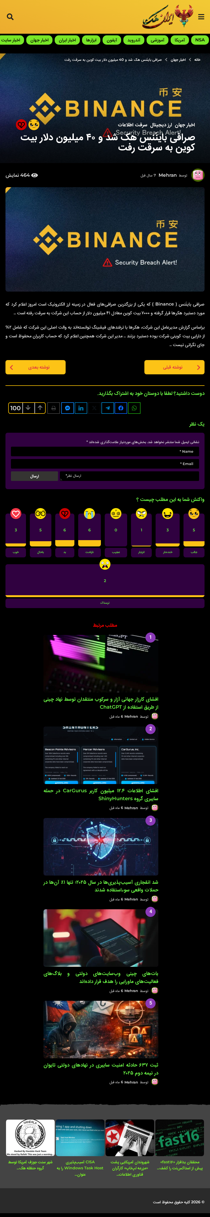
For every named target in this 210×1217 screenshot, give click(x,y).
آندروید (133, 39)
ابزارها (91, 39)
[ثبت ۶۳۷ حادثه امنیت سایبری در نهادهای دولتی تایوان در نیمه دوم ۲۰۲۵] (100, 1029)
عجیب (116, 552)
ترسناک (105, 603)
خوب (16, 552)
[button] (201, 16)
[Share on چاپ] (53, 408)
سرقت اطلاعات (132, 124)
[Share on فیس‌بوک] (121, 408)
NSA (200, 39)
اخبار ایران (67, 39)
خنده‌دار (167, 552)
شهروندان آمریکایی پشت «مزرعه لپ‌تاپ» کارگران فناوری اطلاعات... (130, 1168)
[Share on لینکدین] (81, 408)
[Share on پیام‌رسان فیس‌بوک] (67, 408)
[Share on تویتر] (94, 408)
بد (64, 552)
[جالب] (33, 124)
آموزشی (157, 39)
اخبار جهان (39, 39)
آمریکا (180, 39)
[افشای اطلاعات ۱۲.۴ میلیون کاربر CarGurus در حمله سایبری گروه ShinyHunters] (100, 755)
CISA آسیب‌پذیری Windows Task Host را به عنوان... (80, 1168)
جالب (194, 552)
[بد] (21, 124)
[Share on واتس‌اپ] (134, 408)
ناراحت (90, 552)
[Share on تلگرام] (107, 408)
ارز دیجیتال (161, 124)
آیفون (112, 39)
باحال (40, 552)
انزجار (141, 552)
